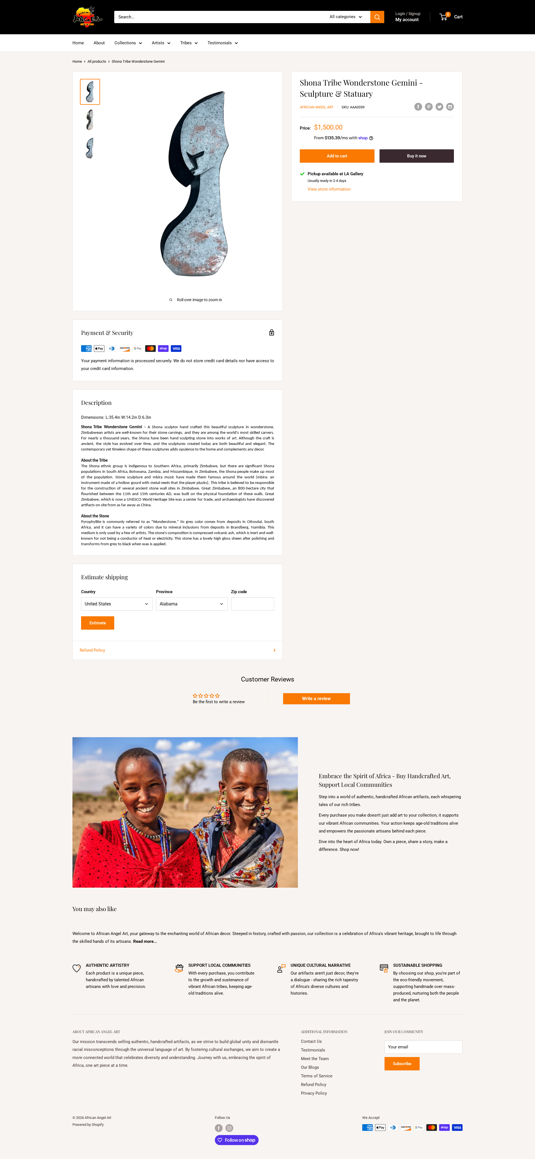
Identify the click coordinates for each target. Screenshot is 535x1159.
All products (96, 61)
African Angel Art (317, 107)
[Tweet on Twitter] (439, 107)
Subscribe (402, 1063)
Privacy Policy (314, 1093)
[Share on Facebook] (418, 107)
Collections (125, 42)
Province (164, 591)
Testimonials (220, 42)
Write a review (316, 698)
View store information (329, 188)
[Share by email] (450, 107)
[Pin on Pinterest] (429, 107)
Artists (158, 42)
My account (407, 19)
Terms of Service (316, 1075)
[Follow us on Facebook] (219, 1128)
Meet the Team (315, 1058)
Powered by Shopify (88, 1125)
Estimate (97, 622)
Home (78, 42)
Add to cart (337, 156)
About (99, 42)
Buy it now (416, 156)
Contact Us (311, 1041)
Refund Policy (92, 650)
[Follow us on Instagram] (229, 1128)
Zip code (239, 591)
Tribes (186, 42)
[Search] (377, 17)
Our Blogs (310, 1067)
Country (88, 591)
